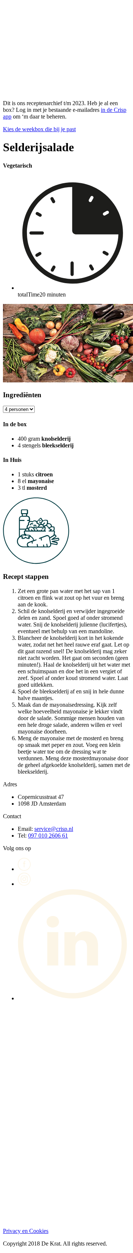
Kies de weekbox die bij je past (39, 129)
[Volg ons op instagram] (24, 884)
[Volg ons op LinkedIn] (74, 998)
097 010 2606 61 (48, 835)
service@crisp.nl (53, 829)
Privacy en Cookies (25, 1231)
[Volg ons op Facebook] (24, 869)
